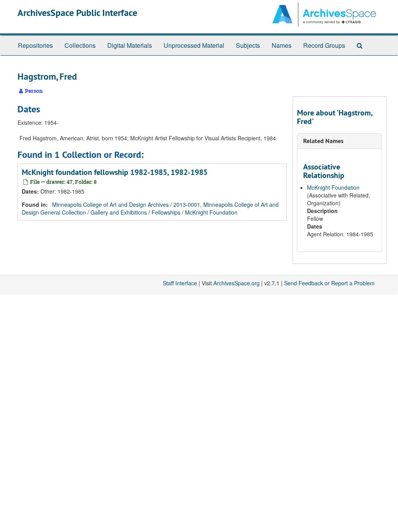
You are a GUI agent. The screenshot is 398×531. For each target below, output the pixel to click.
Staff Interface (180, 283)
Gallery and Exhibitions (119, 212)
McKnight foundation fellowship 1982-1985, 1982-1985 (115, 172)
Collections (80, 45)
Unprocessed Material (194, 45)
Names (282, 45)
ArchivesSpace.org (236, 283)
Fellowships (166, 212)
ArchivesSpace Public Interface (77, 13)
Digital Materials (129, 45)
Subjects (248, 45)
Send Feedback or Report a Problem (329, 283)
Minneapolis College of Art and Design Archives (110, 204)
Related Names (323, 141)
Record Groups (324, 45)
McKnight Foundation (211, 212)
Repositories (35, 45)
